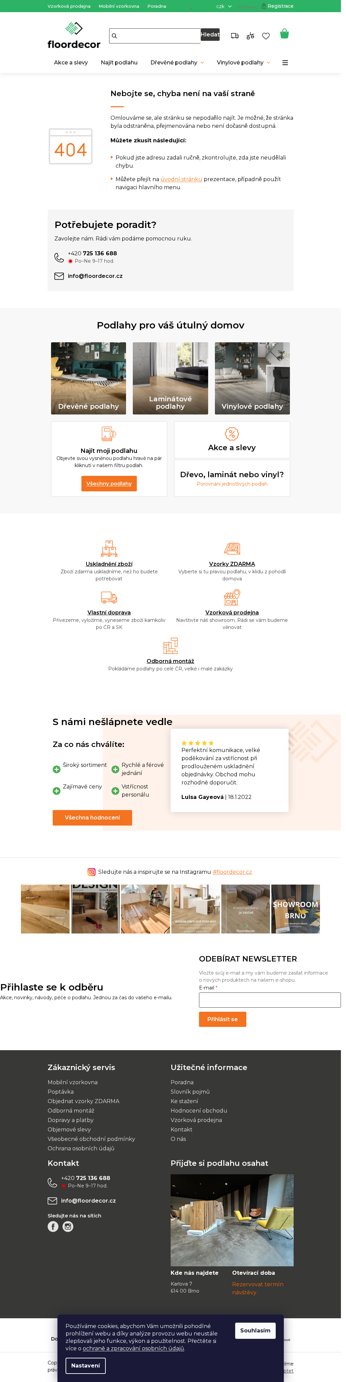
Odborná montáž (170, 661)
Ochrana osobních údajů (81, 1148)
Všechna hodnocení (92, 817)
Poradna (156, 6)
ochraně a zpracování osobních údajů (133, 1348)
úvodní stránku (181, 179)
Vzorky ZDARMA (232, 564)
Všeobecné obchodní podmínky (91, 1139)
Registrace (281, 6)
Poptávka (61, 1092)
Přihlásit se (222, 1019)
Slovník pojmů (190, 1092)
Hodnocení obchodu (199, 1110)
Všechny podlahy (109, 483)
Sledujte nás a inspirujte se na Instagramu (175, 872)
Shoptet (284, 1371)
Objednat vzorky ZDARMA (83, 1101)
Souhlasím (255, 1330)
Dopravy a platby (71, 1120)
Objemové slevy (69, 1129)
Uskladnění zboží (109, 564)
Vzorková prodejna (69, 6)
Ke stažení (184, 1101)
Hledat (210, 34)
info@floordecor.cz (88, 1201)
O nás (178, 1139)
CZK (221, 6)
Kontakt (182, 1129)
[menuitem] (71, 63)
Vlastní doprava (109, 612)
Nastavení (85, 1365)
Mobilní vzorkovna (119, 6)
